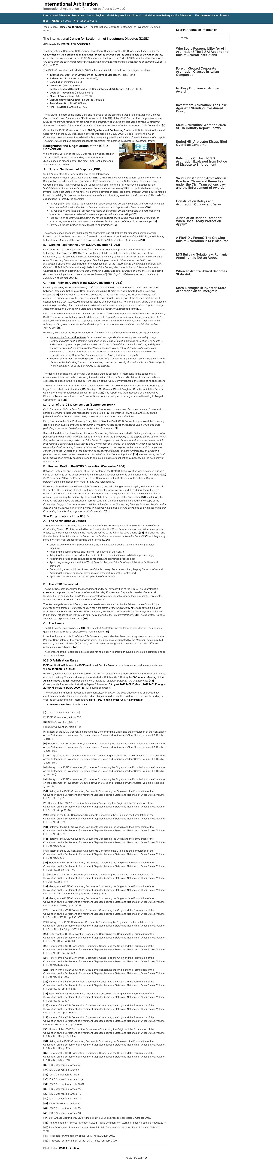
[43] (75, 647)
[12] (58, 263)
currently (48, 592)
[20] (100, 389)
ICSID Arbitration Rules (56, 665)
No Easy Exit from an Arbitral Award (197, 89)
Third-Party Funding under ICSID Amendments (115, 699)
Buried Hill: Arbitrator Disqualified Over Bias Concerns (201, 143)
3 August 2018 (116, 684)
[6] (149, 207)
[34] (141, 532)
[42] (77, 643)
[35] (145, 536)
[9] (115, 224)
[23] (101, 392)
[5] (126, 188)
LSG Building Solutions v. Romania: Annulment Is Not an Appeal (202, 256)
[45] (128, 684)
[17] (138, 308)
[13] (54, 267)
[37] (130, 607)
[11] (75, 253)
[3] (84, 118)
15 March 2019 (140, 684)
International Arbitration (70, 4)
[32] (107, 511)
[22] (134, 389)
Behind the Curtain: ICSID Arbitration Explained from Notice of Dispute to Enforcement (201, 161)
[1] (103, 58)
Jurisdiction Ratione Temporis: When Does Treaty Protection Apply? (199, 221)
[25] (64, 399)
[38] (136, 614)
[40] (82, 627)
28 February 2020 (69, 687)
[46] (151, 684)
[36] (107, 539)
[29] (163, 474)
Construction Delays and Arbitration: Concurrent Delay (198, 202)
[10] (142, 240)
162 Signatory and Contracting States (109, 130)
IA (146, 1157)
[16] (56, 294)
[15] (76, 277)
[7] (135, 214)
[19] (84, 389)
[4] (163, 125)
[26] (108, 412)
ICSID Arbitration (68, 1148)
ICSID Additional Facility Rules (96, 665)
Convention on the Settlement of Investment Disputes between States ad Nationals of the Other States (102, 54)
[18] (59, 327)
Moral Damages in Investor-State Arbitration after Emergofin (201, 289)
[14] (149, 270)
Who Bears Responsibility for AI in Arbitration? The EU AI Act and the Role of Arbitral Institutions (202, 52)
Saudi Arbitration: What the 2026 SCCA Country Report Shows (201, 126)
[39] (85, 618)
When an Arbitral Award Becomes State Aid (201, 272)
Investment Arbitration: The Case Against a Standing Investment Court (201, 108)
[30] (112, 481)
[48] (82, 687)
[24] (56, 396)
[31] (143, 497)
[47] (51, 687)
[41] (106, 631)
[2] (157, 61)
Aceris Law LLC (82, 704)
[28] (135, 454)
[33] (67, 529)
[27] (115, 428)
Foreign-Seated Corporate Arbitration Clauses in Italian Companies (197, 72)
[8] (155, 221)
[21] (114, 389)
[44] (151, 680)
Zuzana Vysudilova (61, 704)
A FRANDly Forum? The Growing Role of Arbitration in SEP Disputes (202, 239)
